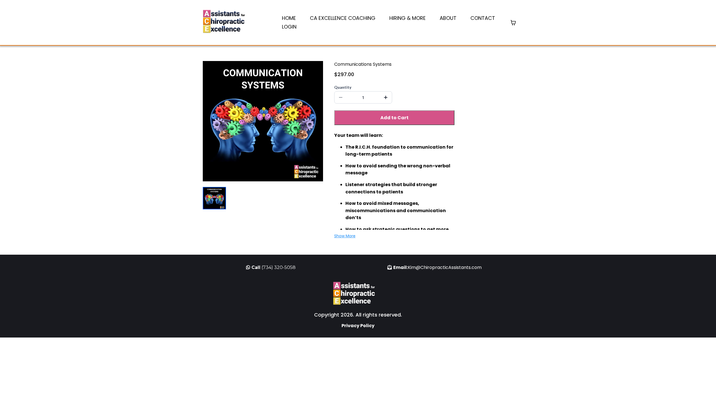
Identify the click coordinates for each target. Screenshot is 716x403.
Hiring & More (407, 18)
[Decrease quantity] (340, 97)
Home (289, 18)
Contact (482, 18)
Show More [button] (344, 236)
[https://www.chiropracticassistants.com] (228, 22)
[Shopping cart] (513, 22)
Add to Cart (394, 117)
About (448, 18)
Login (289, 26)
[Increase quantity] (385, 97)
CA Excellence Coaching (342, 18)
